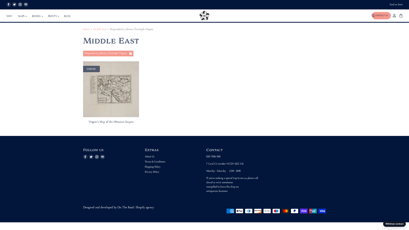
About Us (150, 157)
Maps (21, 16)
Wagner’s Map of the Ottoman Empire (111, 122)
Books (36, 16)
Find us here (396, 4)
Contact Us (381, 15)
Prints (52, 16)
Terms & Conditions (155, 162)
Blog (67, 16)
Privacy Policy (152, 172)
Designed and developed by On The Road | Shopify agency (118, 207)
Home (86, 29)
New (9, 16)
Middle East (99, 29)
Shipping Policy (153, 167)
